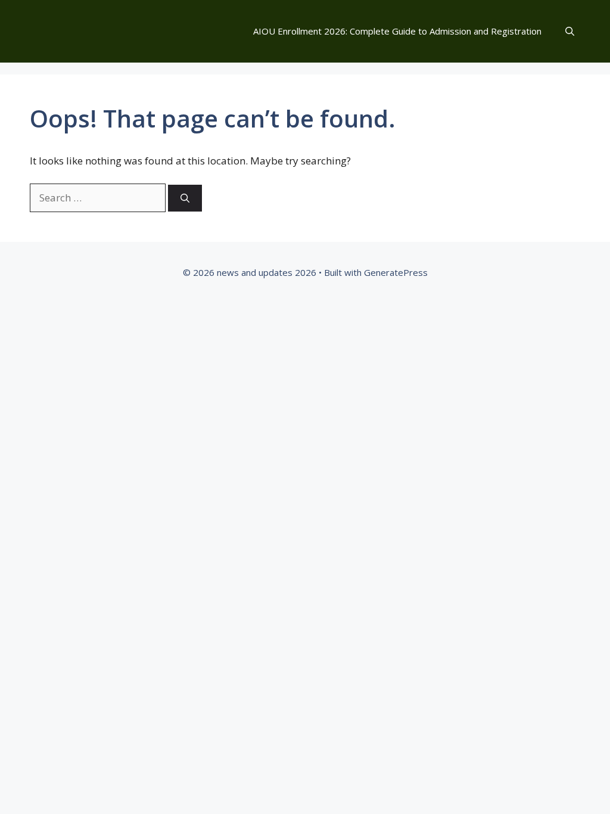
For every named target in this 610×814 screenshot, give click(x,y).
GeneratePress (396, 272)
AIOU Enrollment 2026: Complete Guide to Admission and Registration (397, 31)
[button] (569, 31)
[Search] (185, 198)
